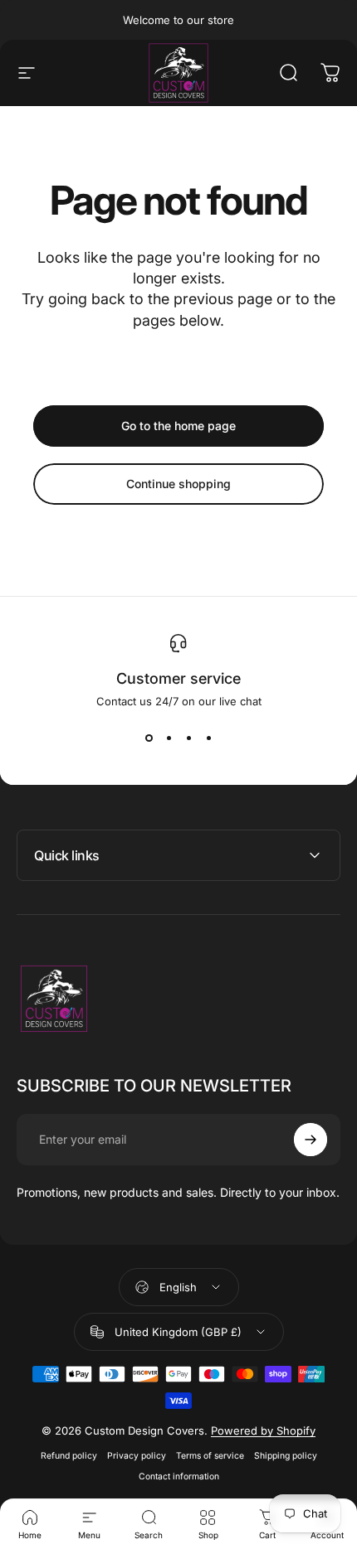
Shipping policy (285, 1455)
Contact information (179, 1476)
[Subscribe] (310, 1139)
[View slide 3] (188, 738)
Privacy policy (136, 1455)
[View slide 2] (168, 738)
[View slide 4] (208, 738)
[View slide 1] (149, 738)
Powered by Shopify (263, 1430)
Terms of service (210, 1455)
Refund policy (69, 1455)
